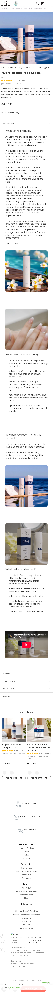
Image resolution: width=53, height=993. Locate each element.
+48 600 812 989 (34, 940)
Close (45, 982)
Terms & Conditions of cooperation (26, 915)
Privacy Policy (37, 980)
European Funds (26, 928)
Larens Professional (26, 848)
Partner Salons (26, 875)
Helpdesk (26, 925)
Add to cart (11, 778)
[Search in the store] (37, 3)
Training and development (26, 871)
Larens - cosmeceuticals (18, 9)
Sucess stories (26, 868)
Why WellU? (26, 888)
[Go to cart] (43, 3)
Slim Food (26, 858)
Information (26, 904)
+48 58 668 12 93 (34, 937)
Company (26, 884)
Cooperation (26, 864)
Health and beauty (26, 844)
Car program (26, 878)
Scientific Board (26, 895)
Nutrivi (26, 855)
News (26, 898)
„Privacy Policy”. (14, 987)
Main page (4, 9)
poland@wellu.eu (34, 943)
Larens (26, 852)
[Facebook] (2, 935)
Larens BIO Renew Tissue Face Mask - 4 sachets (38, 747)
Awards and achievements (26, 891)
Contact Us (26, 921)
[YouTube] (2, 942)
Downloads (26, 908)
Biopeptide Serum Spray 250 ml (11, 746)
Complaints (26, 918)
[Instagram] (2, 949)
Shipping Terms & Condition (26, 911)
